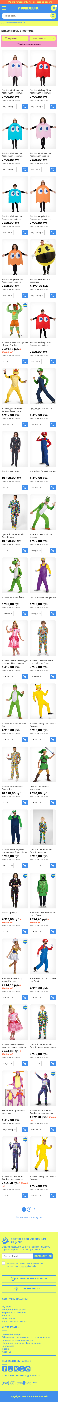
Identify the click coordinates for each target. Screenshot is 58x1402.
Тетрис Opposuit (9, 912)
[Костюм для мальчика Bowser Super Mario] (15, 386)
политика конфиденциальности (17, 1340)
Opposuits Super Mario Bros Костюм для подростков (41, 850)
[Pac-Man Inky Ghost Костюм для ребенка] (15, 194)
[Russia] (4, 1369)
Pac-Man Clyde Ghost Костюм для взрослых (40, 217)
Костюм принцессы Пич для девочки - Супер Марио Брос (15, 661)
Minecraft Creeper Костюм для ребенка (42, 914)
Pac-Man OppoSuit (11, 471)
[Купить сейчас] (25, 106)
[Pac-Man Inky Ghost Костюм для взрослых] (15, 131)
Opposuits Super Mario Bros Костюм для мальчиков (43, 1045)
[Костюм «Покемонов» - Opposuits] (15, 765)
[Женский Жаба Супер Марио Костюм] (15, 957)
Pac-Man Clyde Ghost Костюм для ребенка (12, 280)
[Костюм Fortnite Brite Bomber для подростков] (43, 1088)
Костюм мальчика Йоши (13, 597)
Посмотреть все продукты (29, 1217)
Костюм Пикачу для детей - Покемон (43, 724)
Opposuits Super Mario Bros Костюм (13, 535)
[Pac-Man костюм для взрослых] (43, 257)
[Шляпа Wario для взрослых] (43, 575)
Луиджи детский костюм (41, 408)
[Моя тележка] (54, 8)
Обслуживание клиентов (31, 1278)
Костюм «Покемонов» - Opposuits (12, 788)
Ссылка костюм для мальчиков (39, 788)
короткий (12, 38)
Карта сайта (8, 1346)
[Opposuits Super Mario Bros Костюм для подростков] (43, 827)
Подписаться (43, 1256)
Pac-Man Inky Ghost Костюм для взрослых (12, 154)
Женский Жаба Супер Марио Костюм (12, 979)
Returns (6, 1315)
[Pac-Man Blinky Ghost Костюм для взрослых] (43, 68)
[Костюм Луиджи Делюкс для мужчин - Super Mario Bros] (15, 827)
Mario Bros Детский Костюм (43, 471)
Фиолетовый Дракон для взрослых (13, 1111)
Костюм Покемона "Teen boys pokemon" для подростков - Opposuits (41, 661)
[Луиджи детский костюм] (43, 386)
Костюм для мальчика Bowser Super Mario (12, 409)
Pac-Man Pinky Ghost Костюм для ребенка (40, 154)
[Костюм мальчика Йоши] (15, 575)
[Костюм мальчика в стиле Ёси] (15, 701)
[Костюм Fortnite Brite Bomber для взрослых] (15, 1154)
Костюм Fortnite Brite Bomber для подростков (41, 1111)
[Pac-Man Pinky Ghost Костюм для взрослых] (15, 68)
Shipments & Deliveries (14, 1312)
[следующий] (35, 1209)
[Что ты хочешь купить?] (4, 8)
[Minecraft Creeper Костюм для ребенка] (43, 891)
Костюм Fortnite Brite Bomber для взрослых (12, 1177)
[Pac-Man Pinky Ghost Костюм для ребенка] (43, 131)
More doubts (8, 1318)
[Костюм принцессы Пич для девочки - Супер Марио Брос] (15, 638)
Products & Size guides (14, 1309)
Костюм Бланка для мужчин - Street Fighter (15, 343)
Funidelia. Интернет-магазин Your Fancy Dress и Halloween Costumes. (28, 7)
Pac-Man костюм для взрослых (40, 280)
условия (24, 1266)
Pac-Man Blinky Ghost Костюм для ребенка (41, 343)
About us (6, 1351)
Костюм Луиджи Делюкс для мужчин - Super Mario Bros (14, 850)
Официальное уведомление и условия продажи (26, 1337)
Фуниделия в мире (11, 1334)
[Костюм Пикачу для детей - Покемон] (43, 701)
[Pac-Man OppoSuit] (15, 449)
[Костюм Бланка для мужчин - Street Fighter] (15, 320)
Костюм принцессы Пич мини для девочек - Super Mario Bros (14, 1045)
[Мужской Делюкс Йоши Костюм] (43, 512)
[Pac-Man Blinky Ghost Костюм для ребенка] (43, 320)
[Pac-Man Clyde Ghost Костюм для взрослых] (43, 194)
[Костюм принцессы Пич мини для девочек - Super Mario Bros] (15, 1022)
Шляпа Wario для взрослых (43, 597)
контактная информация (14, 1321)
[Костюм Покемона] (43, 638)
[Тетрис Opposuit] (15, 891)
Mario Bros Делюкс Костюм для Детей (43, 979)
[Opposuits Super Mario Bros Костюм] (15, 512)
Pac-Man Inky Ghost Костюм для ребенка (12, 217)
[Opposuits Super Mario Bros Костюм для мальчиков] (43, 1022)
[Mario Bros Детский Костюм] (43, 449)
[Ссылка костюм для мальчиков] (43, 765)
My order (6, 1306)
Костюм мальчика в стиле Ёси (14, 724)
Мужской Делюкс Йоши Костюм (41, 535)
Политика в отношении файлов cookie (21, 1343)
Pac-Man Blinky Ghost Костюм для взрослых (41, 91)
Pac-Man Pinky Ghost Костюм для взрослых (12, 91)
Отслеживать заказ (31, 1288)
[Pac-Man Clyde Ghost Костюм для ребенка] (15, 257)
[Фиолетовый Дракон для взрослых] (15, 1088)
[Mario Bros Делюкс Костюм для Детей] (43, 957)
